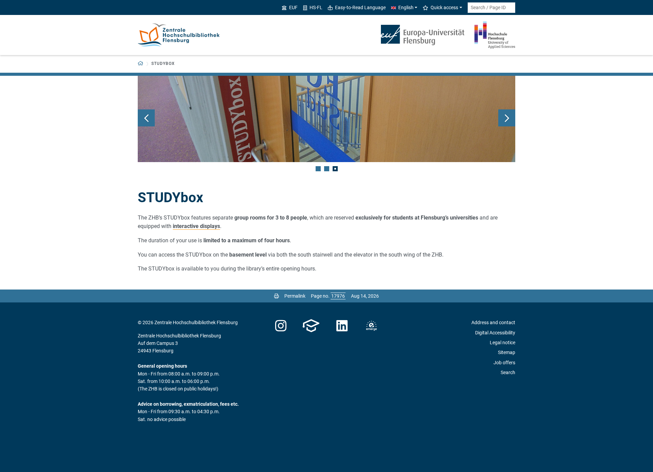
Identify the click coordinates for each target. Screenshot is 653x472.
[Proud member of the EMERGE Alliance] (371, 326)
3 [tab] (335, 168)
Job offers (504, 362)
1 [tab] (318, 168)
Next (506, 117)
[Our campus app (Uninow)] (311, 326)
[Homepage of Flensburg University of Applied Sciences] (494, 35)
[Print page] (276, 296)
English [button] (406, 7)
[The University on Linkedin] (342, 326)
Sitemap (506, 352)
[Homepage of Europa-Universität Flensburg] (422, 35)
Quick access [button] (444, 7)
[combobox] (491, 7)
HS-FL (315, 7)
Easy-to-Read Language (360, 7)
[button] (141, 63)
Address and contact (493, 322)
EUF (293, 7)
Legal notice (502, 342)
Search (508, 372)
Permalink (294, 296)
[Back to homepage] (178, 35)
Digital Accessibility (495, 332)
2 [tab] (326, 168)
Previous (146, 117)
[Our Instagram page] (280, 326)
